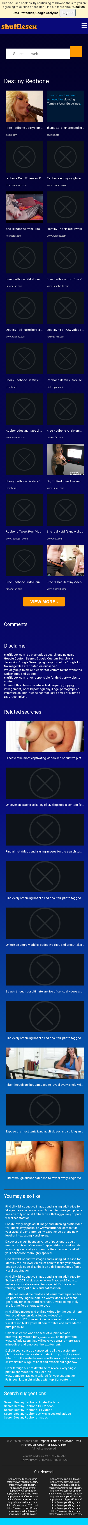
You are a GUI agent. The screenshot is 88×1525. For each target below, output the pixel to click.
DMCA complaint (15, 697)
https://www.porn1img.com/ (65, 1502)
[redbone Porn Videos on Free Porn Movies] (24, 171)
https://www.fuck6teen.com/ (65, 1484)
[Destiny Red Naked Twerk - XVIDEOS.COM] (65, 222)
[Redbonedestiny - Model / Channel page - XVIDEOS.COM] (24, 424)
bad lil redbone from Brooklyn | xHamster (33, 229)
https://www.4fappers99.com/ (22, 1482)
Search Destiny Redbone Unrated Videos (31, 1402)
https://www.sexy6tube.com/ (65, 1482)
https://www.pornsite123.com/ (23, 1493)
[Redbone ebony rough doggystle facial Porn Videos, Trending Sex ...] (65, 171)
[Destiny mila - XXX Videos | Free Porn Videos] (65, 323)
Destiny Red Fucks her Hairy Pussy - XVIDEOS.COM (39, 330)
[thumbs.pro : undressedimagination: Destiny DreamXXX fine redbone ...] (65, 121)
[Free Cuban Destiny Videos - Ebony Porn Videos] (65, 575)
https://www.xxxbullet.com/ (22, 1502)
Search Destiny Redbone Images (26, 1417)
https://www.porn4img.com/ (65, 1511)
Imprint (44, 1441)
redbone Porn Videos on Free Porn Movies (34, 178)
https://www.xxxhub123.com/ (22, 1505)
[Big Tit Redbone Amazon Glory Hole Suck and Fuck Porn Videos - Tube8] (65, 474)
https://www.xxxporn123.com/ (22, 1508)
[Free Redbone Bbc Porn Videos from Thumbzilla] (65, 272)
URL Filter (43, 1445)
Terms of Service (62, 1441)
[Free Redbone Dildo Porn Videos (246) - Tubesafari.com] (24, 272)
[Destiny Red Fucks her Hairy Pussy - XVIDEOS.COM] (24, 323)
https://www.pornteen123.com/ (65, 1493)
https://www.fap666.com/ (22, 1490)
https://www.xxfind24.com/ (23, 1511)
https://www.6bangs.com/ (22, 1484)
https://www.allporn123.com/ (65, 1496)
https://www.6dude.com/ (23, 1487)
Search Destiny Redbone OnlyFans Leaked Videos (37, 1414)
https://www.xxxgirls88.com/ (65, 1479)
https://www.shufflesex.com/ (22, 1496)
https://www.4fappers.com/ (22, 1479)
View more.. (44, 601)
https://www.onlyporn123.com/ (65, 1499)
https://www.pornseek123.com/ (65, 1487)
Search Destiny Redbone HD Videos (28, 1410)
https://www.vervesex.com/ (22, 1499)
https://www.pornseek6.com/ (65, 1490)
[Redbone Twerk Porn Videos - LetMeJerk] (24, 525)
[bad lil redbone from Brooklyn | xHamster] (24, 222)
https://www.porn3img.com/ (65, 1508)
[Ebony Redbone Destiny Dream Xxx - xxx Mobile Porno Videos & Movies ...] (24, 373)
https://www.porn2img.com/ (65, 1505)
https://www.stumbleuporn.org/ (65, 1514)
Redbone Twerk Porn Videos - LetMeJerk (34, 531)
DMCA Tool (59, 1445)
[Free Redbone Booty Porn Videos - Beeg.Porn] (24, 121)
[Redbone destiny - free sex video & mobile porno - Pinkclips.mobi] (65, 373)
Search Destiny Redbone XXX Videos (28, 1406)
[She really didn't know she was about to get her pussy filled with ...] (65, 525)
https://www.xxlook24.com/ (23, 1514)
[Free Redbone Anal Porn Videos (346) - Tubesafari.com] (65, 424)
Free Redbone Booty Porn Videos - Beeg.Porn (36, 128)
